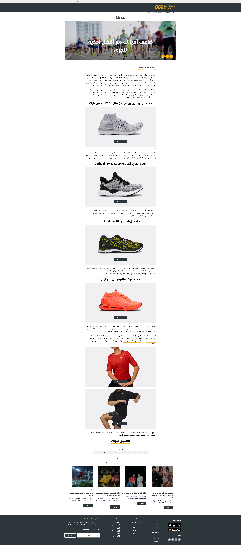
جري (120, 452)
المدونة (172, 12)
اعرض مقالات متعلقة (120, 511)
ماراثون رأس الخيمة (112, 452)
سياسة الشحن (137, 530)
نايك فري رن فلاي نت (99, 452)
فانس (114, 536)
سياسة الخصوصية (136, 525)
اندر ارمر (134, 452)
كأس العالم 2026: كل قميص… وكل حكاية (81, 493)
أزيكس (145, 452)
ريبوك (114, 533)
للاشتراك (70, 535)
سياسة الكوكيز (137, 533)
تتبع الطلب (156, 541)
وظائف (157, 525)
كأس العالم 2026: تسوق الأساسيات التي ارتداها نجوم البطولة (108, 493)
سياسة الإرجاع (137, 527)
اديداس (140, 452)
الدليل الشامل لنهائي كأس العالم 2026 (134, 492)
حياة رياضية (167, 12)
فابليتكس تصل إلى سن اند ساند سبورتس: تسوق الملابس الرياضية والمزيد (162, 495)
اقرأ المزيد (168, 507)
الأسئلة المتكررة (155, 539)
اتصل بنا (157, 536)
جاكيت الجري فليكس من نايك (132, 340)
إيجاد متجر (156, 527)
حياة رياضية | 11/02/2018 (120, 35)
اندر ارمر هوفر (126, 452)
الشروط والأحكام (136, 522)
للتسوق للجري (120, 440)
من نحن (157, 522)
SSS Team (147, 68)
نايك (115, 522)
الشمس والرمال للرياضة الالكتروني (145, 435)
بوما (115, 528)
